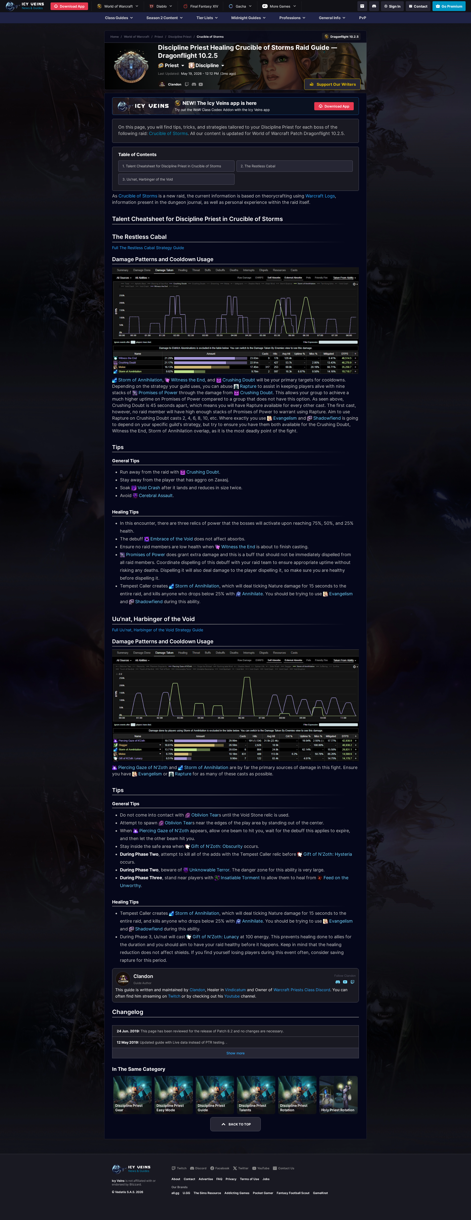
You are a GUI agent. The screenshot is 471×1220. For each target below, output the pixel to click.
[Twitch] (187, 84)
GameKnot (320, 1193)
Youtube (232, 996)
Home (114, 36)
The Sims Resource (207, 1193)
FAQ (219, 1179)
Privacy (231, 1179)
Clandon (197, 989)
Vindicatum (235, 989)
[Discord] (374, 6)
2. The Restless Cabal (258, 166)
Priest (159, 36)
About (175, 1179)
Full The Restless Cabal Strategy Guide (148, 247)
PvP (362, 17)
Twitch (174, 996)
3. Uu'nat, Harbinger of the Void (147, 179)
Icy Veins (118, 1181)
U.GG (186, 1193)
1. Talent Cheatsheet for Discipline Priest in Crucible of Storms (171, 166)
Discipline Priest (180, 36)
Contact (189, 1179)
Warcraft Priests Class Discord (302, 989)
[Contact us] (362, 6)
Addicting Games (236, 1193)
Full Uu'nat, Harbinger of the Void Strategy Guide (157, 629)
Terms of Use (249, 1179)
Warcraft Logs (320, 195)
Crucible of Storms (168, 133)
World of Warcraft (136, 36)
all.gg (175, 1193)
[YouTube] (201, 84)
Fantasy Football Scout (293, 1193)
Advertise (206, 1179)
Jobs (266, 1179)
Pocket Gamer (263, 1193)
